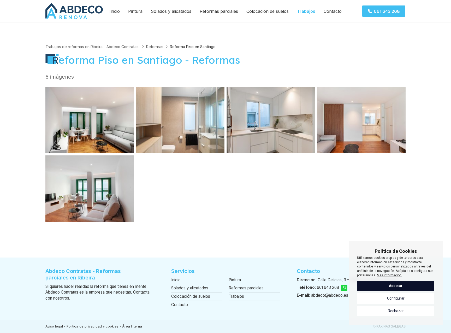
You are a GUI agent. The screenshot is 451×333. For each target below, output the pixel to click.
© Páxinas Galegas (389, 326)
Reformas (154, 46)
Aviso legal (54, 326)
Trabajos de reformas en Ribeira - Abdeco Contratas (92, 46)
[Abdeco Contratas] (74, 11)
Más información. (389, 275)
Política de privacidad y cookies (92, 326)
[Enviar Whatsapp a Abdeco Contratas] (344, 288)
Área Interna (132, 326)
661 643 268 (328, 287)
